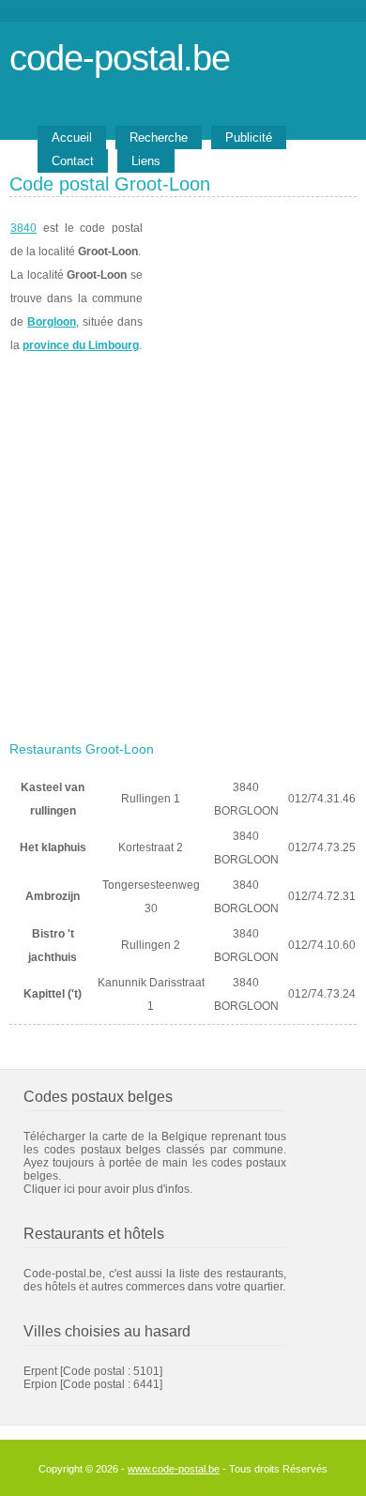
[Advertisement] (183, 542)
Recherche (159, 137)
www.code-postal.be (174, 1468)
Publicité (248, 137)
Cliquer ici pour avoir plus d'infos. (107, 1189)
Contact (73, 161)
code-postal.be (119, 58)
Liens (145, 161)
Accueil (72, 137)
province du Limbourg (81, 345)
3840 (23, 228)
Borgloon (51, 321)
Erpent (40, 1371)
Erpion (40, 1384)
